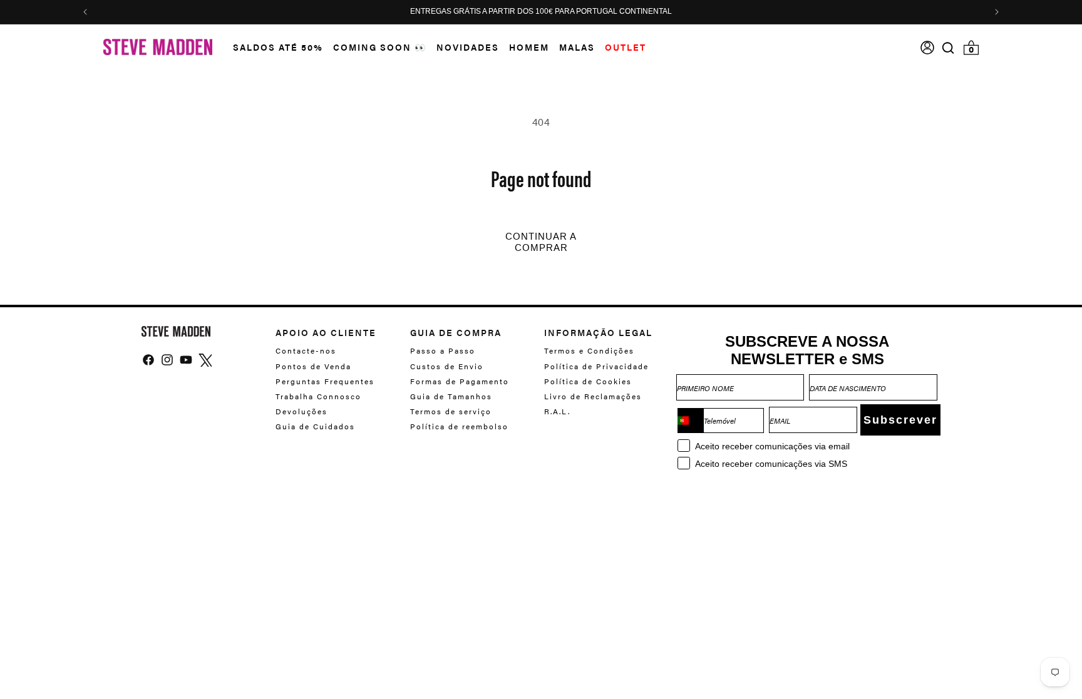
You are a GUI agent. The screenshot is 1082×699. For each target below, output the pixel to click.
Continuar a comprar (541, 242)
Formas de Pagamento (459, 381)
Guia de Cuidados (315, 426)
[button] (273, 47)
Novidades (467, 47)
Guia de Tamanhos (451, 396)
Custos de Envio (446, 366)
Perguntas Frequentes (325, 381)
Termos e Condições (589, 350)
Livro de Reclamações (593, 396)
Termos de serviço (451, 411)
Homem (529, 47)
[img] (948, 48)
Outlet (625, 47)
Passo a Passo (442, 350)
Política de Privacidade (596, 366)
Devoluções (301, 411)
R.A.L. (557, 411)
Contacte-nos (306, 350)
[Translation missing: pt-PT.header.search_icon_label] (948, 48)
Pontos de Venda (313, 366)
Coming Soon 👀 (379, 47)
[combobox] (691, 420)
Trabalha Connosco (318, 396)
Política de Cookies (588, 381)
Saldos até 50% (278, 47)
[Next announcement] (997, 12)
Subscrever (900, 420)
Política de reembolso (459, 426)
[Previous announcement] (85, 12)
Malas (577, 47)
